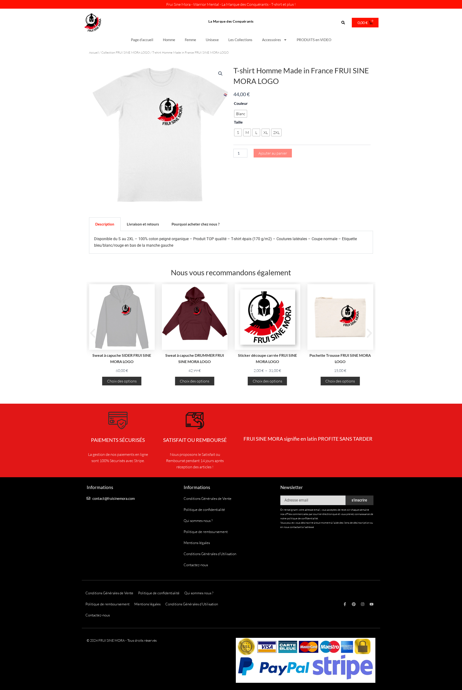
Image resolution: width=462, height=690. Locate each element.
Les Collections (240, 40)
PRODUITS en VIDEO (314, 40)
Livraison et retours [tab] (143, 224)
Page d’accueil (142, 40)
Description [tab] (104, 224)
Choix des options (122, 381)
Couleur (241, 103)
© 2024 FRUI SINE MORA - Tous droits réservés (122, 640)
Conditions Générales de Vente (207, 498)
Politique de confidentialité (204, 509)
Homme (169, 40)
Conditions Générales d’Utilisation (210, 554)
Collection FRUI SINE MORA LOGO (125, 52)
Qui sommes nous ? (198, 520)
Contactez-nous (196, 565)
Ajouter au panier (272, 153)
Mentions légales (197, 542)
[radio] (240, 113)
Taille (238, 122)
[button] (343, 23)
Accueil (94, 52)
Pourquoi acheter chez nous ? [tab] (195, 224)
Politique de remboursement (206, 531)
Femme (190, 40)
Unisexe (212, 40)
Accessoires (271, 40)
